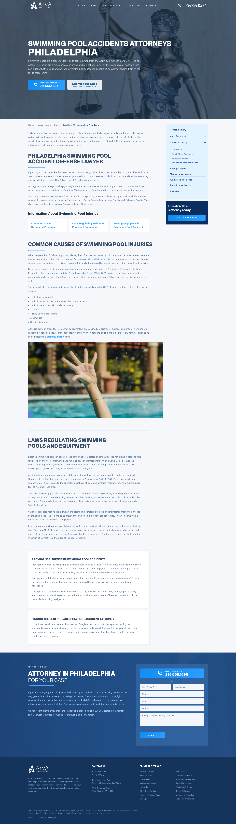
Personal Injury (113, 6)
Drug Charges (146, 779)
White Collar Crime (184, 787)
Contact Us (153, 6)
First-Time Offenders (185, 799)
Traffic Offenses (183, 791)
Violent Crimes (146, 775)
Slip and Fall (177, 150)
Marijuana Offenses (148, 783)
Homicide (144, 787)
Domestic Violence (184, 775)
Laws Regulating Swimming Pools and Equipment (88, 225)
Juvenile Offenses (183, 783)
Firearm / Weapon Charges (151, 795)
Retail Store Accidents (183, 154)
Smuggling (144, 799)
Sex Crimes (181, 771)
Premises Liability (62, 125)
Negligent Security (181, 158)
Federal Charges (147, 771)
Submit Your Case (187, 218)
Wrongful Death (178, 168)
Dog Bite (174, 191)
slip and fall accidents (99, 259)
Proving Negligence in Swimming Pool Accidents (128, 225)
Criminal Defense (86, 6)
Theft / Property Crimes (186, 779)
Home (31, 125)
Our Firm (135, 6)
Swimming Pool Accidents (185, 163)
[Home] (41, 5)
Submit (152, 735)
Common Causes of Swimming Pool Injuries (45, 225)
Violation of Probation (185, 795)
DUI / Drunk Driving (148, 791)
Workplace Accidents (181, 180)
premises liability (55, 336)
